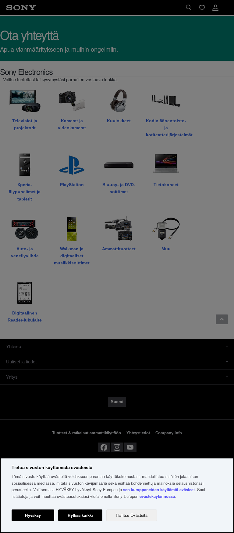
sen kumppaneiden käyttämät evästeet (159, 489)
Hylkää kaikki (80, 515)
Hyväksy (33, 515)
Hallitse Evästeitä (131, 515)
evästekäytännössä (157, 496)
